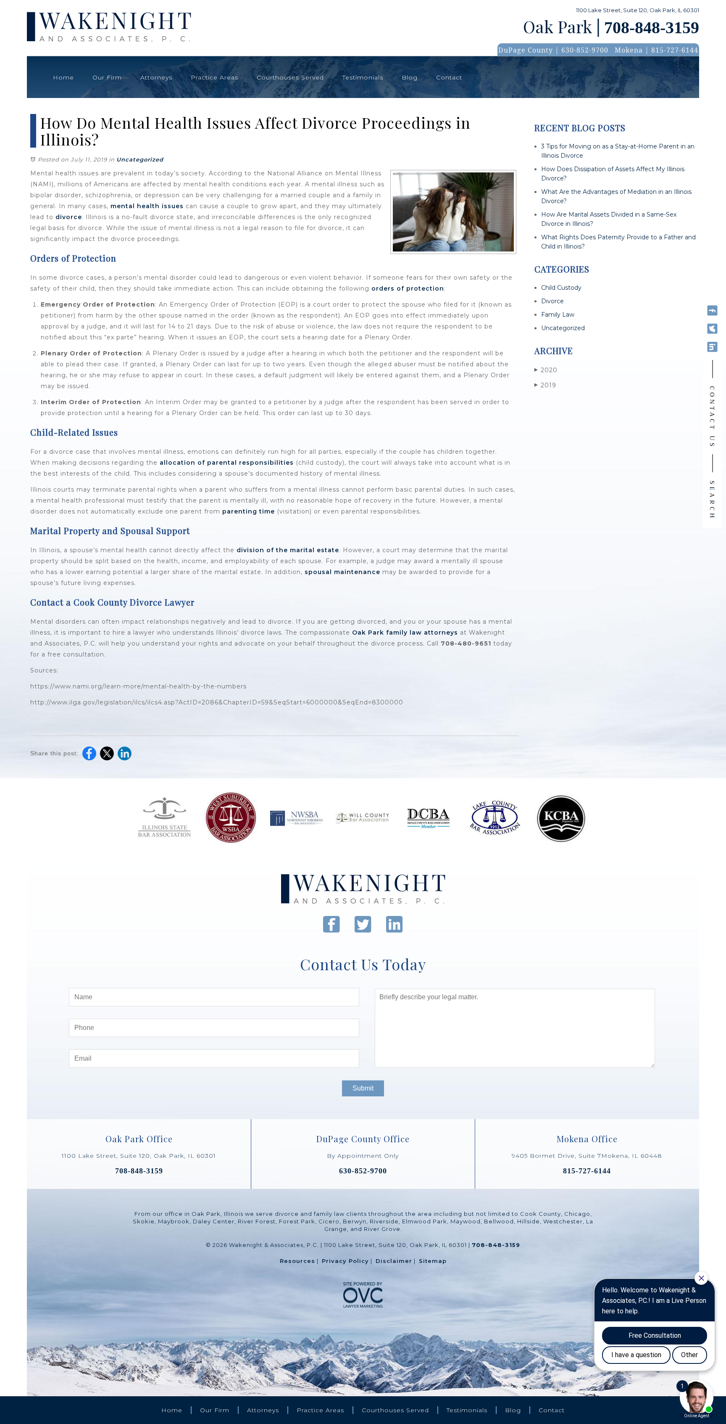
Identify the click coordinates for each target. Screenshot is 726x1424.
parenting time (248, 511)
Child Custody (561, 287)
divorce (68, 217)
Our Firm (107, 77)
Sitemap (433, 1260)
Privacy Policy (345, 1260)
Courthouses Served (290, 77)
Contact (449, 77)
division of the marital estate (288, 550)
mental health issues (147, 206)
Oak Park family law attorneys (405, 632)
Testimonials (362, 77)
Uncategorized (139, 159)
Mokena (629, 50)
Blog (410, 77)
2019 (545, 385)
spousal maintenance (342, 572)
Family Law (557, 314)
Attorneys (156, 77)
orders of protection (407, 288)
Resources (297, 1260)
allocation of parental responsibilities (227, 462)
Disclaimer (394, 1260)
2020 (546, 370)
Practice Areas (214, 77)
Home (63, 77)
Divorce (552, 301)
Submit (363, 1088)
